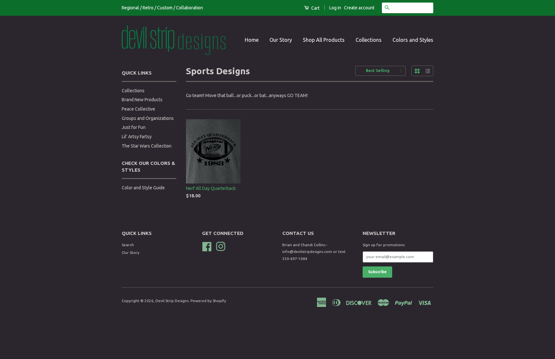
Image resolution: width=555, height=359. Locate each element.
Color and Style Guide (143, 187)
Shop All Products (324, 40)
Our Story (280, 40)
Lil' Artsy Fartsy (137, 136)
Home (252, 40)
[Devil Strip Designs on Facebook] (207, 246)
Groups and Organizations (148, 118)
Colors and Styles (412, 40)
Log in (335, 7)
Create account (359, 7)
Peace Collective (138, 109)
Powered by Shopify (208, 301)
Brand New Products (142, 99)
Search (128, 245)
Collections (369, 40)
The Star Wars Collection (147, 145)
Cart (315, 8)
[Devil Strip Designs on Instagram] (220, 246)
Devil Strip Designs (172, 301)
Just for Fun (133, 127)
